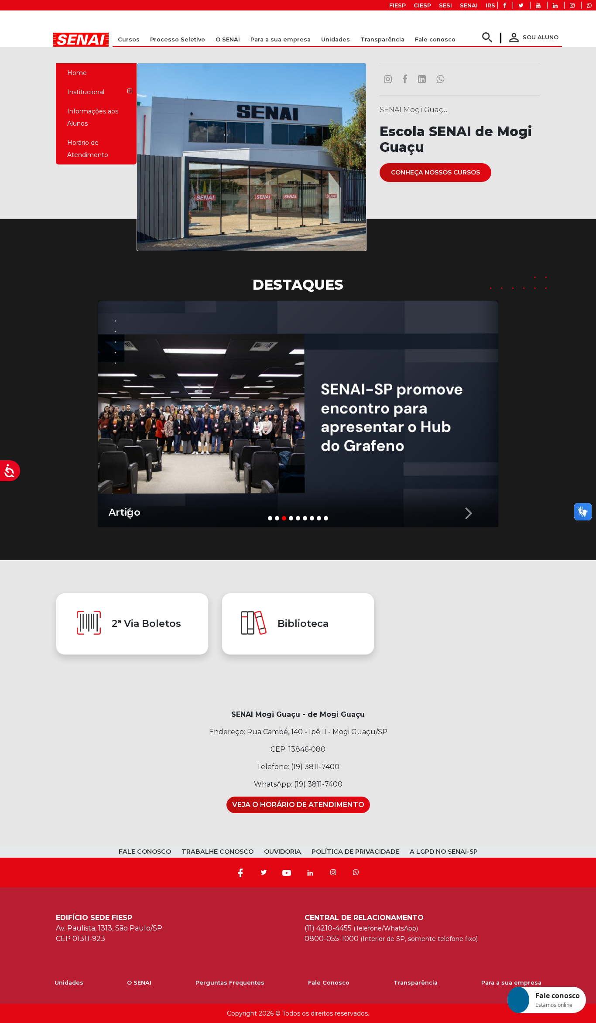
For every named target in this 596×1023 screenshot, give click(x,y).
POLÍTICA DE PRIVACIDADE (355, 851)
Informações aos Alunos (92, 117)
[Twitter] (263, 872)
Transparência (416, 982)
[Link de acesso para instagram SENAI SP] (572, 5)
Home (77, 73)
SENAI (469, 5)
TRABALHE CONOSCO (217, 851)
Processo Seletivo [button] (177, 39)
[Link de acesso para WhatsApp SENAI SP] (589, 5)
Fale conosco (435, 39)
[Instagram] (333, 872)
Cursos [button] (129, 39)
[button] (127, 411)
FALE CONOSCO (145, 851)
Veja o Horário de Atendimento (298, 805)
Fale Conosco (328, 982)
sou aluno (532, 37)
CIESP (422, 5)
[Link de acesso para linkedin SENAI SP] (555, 5)
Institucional (85, 92)
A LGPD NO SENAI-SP (444, 851)
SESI (445, 5)
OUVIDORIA (282, 851)
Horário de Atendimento (87, 149)
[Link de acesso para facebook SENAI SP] (504, 5)
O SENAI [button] (228, 39)
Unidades (335, 39)
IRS (490, 5)
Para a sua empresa (511, 982)
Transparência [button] (382, 39)
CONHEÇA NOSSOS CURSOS (435, 172)
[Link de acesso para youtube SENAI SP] (538, 5)
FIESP (397, 5)
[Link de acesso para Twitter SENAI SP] (521, 5)
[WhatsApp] (356, 872)
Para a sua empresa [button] (280, 39)
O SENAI (139, 982)
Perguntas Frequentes (229, 982)
